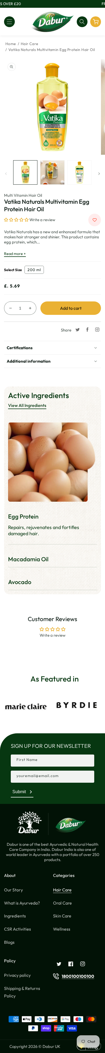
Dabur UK (51, 1046)
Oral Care (62, 903)
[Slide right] (99, 174)
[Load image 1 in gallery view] (25, 172)
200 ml (34, 269)
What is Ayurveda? (22, 903)
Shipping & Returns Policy (22, 992)
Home (10, 43)
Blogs (9, 942)
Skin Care (62, 916)
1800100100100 (78, 976)
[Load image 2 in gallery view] (52, 172)
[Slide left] (6, 174)
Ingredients (15, 916)
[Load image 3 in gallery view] (79, 172)
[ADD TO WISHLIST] (94, 220)
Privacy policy (17, 975)
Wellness (61, 929)
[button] (9, 21)
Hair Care (29, 43)
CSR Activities (17, 929)
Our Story (13, 889)
